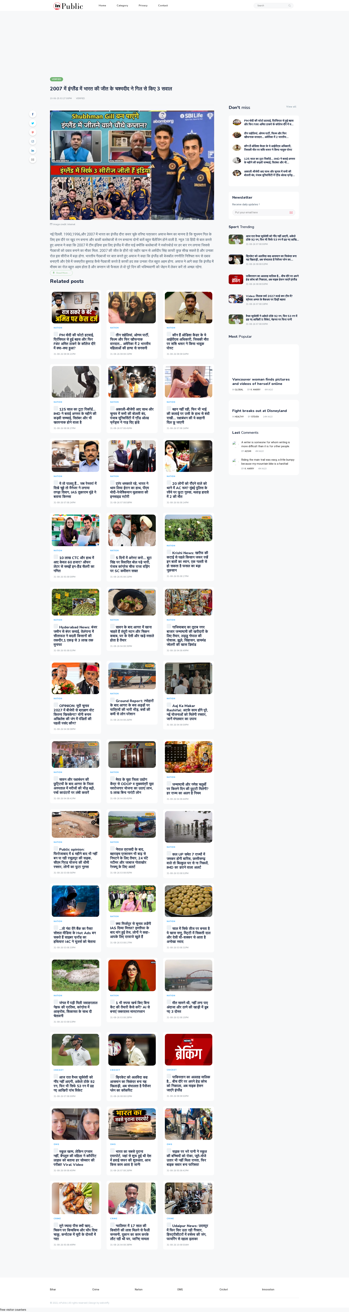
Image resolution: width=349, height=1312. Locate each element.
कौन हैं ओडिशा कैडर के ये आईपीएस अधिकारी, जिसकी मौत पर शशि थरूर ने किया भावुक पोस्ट (187, 342)
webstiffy (104, 1302)
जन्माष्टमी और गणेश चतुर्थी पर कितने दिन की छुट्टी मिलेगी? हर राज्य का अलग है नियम (187, 789)
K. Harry (249, 468)
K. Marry (255, 389)
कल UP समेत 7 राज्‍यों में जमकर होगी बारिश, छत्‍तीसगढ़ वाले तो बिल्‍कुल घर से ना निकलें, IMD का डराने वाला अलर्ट (187, 861)
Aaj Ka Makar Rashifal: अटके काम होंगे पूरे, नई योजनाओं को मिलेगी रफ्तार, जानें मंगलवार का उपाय (187, 712)
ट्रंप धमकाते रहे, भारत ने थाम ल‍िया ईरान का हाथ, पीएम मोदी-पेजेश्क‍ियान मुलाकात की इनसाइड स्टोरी (129, 490)
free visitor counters (13, 1309)
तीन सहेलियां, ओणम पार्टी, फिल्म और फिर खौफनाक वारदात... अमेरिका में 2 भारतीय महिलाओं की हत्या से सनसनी (130, 342)
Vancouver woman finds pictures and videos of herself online (261, 381)
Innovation (268, 1289)
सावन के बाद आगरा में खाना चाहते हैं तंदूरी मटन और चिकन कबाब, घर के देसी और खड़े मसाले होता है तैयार (132, 634)
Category (122, 5)
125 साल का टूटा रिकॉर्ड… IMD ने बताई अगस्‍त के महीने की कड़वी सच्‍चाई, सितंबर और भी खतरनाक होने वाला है (75, 416)
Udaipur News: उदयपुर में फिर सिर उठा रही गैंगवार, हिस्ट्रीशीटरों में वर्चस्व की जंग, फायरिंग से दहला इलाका (187, 1232)
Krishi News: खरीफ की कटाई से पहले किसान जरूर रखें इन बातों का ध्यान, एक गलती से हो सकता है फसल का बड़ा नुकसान (187, 562)
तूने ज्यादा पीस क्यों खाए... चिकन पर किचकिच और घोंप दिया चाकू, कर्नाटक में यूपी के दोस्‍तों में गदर (75, 1232)
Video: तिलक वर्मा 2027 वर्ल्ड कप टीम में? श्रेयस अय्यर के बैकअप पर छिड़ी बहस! (269, 298)
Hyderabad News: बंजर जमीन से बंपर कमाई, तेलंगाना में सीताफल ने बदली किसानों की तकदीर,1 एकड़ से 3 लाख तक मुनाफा (75, 636)
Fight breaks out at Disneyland (259, 410)
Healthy (239, 416)
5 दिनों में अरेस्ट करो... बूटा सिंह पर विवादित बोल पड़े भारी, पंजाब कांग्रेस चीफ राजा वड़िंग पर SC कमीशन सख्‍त (131, 564)
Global (239, 389)
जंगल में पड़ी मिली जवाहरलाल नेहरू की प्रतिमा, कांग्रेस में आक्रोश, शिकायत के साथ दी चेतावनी (75, 1009)
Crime (95, 1289)
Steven (255, 416)
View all (291, 106)
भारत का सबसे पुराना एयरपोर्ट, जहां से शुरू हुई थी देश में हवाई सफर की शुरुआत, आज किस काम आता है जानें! (130, 1158)
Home (102, 5)
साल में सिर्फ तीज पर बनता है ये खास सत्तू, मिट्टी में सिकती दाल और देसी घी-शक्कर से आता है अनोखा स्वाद (188, 935)
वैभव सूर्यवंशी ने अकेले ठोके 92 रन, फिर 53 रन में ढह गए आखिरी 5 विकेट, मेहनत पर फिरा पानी (271, 318)
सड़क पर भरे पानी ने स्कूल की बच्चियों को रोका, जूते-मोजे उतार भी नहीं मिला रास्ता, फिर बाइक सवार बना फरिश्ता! (187, 1158)
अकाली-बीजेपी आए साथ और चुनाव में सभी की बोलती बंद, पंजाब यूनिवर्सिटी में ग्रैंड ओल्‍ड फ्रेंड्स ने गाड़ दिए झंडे (132, 416)
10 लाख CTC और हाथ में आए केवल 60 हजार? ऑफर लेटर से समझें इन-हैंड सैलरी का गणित (74, 564)
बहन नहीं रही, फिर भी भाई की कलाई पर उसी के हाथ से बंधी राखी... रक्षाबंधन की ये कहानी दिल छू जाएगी (188, 416)
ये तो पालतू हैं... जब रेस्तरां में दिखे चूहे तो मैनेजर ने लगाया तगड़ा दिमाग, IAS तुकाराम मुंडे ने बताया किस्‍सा (75, 490)
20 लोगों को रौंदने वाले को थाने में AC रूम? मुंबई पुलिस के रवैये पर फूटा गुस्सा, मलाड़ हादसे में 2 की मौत (188, 490)
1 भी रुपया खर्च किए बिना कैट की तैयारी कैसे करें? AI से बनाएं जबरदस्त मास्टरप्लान (130, 1007)
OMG (180, 1289)
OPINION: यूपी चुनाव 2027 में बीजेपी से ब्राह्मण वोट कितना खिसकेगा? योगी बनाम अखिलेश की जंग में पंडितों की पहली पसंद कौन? (74, 714)
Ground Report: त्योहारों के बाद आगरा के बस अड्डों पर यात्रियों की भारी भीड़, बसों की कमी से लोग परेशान (132, 707)
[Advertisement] (174, 43)
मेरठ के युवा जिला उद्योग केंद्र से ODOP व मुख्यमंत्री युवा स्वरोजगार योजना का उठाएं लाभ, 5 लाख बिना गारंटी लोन (132, 786)
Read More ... (63, 272)
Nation (139, 1289)
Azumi (248, 451)
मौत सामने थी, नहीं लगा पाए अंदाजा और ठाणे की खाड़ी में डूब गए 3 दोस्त (187, 1007)
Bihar (53, 1289)
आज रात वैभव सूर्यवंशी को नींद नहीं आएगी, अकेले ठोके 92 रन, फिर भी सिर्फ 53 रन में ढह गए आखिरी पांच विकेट (74, 1084)
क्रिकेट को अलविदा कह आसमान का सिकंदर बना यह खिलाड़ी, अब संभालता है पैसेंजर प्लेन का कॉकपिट (130, 1084)
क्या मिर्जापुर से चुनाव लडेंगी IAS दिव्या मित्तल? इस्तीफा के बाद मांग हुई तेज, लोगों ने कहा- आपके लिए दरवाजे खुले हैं (130, 930)
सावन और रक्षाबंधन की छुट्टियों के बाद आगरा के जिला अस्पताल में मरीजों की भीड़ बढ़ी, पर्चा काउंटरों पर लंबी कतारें (74, 786)
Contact (163, 5)
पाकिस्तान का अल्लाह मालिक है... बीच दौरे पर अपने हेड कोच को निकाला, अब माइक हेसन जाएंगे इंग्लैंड (188, 1084)
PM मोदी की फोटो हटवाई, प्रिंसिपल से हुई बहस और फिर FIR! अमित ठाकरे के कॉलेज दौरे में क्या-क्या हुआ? (74, 342)
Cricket (224, 1289)
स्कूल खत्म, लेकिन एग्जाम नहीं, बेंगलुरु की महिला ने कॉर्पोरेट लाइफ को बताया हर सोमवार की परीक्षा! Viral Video (75, 1158)
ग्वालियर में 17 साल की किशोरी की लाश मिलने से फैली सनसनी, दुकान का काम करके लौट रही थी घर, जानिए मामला (130, 1232)
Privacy (143, 5)
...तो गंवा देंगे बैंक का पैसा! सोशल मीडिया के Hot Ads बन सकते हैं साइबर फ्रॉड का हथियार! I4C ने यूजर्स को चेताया (75, 935)
